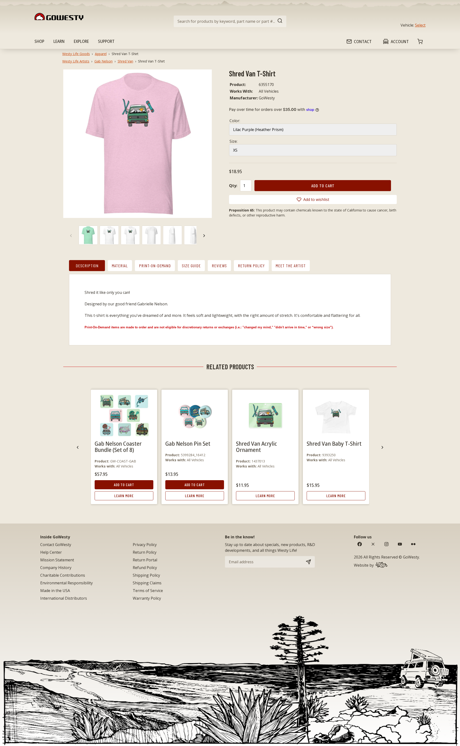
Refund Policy (145, 567)
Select (420, 25)
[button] (313, 199)
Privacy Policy (145, 544)
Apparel (101, 53)
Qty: (233, 185)
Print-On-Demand (155, 265)
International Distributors (63, 598)
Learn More (124, 495)
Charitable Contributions (62, 575)
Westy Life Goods (76, 53)
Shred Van (125, 61)
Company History (55, 567)
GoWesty (411, 557)
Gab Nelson (103, 61)
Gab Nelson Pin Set (187, 443)
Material (120, 265)
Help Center (51, 552)
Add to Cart (124, 484)
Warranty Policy (147, 598)
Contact (363, 41)
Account (400, 41)
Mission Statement (57, 560)
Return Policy (251, 265)
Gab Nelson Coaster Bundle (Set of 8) (118, 446)
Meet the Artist (291, 265)
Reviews (219, 265)
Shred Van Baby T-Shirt (334, 443)
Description (87, 265)
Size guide (191, 265)
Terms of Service (148, 590)
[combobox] (230, 21)
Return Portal (145, 560)
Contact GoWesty (55, 544)
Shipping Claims (147, 583)
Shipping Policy (146, 575)
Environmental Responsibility (66, 583)
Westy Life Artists (75, 61)
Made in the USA (55, 590)
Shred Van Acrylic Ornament (256, 446)
